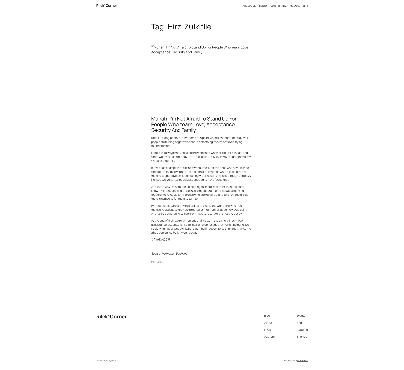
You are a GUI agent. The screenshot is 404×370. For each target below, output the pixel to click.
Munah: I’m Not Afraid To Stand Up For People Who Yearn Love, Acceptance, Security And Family (194, 124)
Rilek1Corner (106, 5)
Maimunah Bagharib (174, 253)
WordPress (302, 360)
